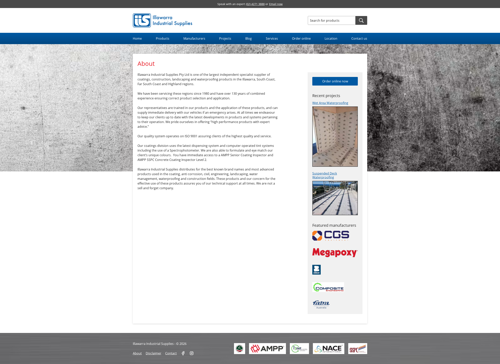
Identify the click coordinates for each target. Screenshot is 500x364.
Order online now (335, 81)
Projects (225, 38)
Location (331, 38)
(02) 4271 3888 (255, 4)
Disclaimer (153, 353)
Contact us (359, 38)
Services (272, 38)
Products (162, 38)
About (137, 353)
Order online (301, 38)
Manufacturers (194, 38)
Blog (248, 38)
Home (137, 38)
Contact (171, 353)
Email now (276, 4)
